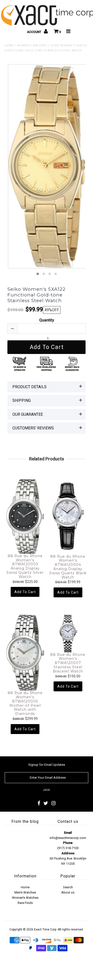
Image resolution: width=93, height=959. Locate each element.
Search (68, 887)
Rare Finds (25, 903)
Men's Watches (25, 892)
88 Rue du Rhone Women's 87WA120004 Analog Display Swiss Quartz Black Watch (68, 566)
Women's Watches (32, 45)
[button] (38, 273)
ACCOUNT (34, 32)
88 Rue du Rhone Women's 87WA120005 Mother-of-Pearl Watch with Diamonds (25, 703)
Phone (68, 843)
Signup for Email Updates (46, 765)
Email (68, 832)
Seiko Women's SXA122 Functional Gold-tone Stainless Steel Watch (36, 295)
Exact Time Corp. (45, 929)
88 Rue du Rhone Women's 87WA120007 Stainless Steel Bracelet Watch (67, 663)
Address (68, 853)
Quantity (46, 320)
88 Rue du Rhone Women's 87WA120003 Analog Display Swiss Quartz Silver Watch (25, 566)
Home (9, 45)
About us (67, 892)
